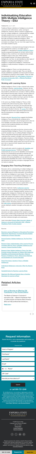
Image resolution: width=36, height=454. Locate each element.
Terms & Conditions (18, 429)
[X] (16, 434)
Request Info (18, 452)
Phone (10, 369)
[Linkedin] (24, 434)
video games (7, 203)
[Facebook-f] (12, 434)
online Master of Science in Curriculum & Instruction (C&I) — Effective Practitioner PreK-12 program (17, 77)
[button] (31, 3)
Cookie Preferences (18, 428)
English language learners (8, 150)
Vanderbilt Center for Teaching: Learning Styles (14, 271)
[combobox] (18, 349)
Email (4, 364)
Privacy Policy (18, 426)
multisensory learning (23, 188)
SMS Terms (15, 403)
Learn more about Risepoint (24, 403)
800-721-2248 (20, 389)
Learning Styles (18, 88)
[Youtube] (20, 434)
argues (24, 109)
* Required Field (18, 345)
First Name (5, 354)
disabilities (28, 148)
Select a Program (7, 349)
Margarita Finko (16, 117)
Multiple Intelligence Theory (25, 50)
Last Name (5, 359)
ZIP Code (5, 373)
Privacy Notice (9, 403)
